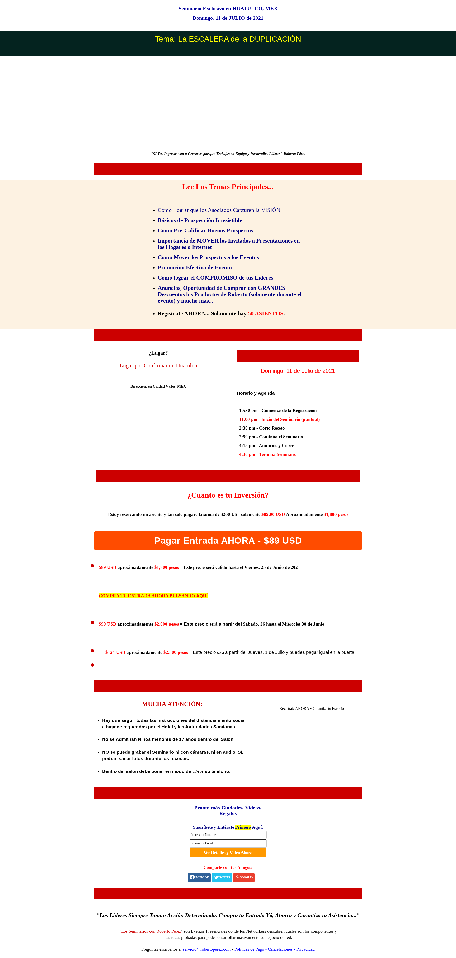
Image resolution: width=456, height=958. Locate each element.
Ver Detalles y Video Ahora (228, 852)
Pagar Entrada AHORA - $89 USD (228, 541)
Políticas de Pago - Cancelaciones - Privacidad (274, 949)
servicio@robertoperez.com (207, 949)
